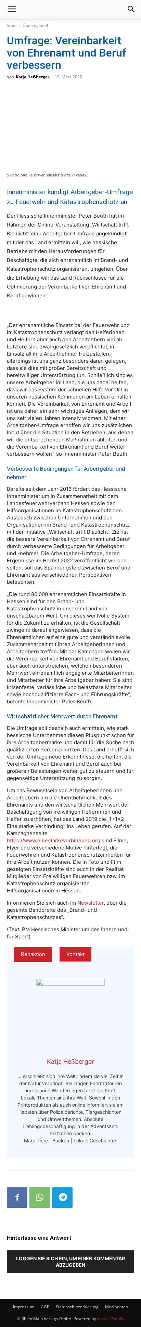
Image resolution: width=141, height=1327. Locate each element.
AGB (45, 1307)
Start (11, 25)
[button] (12, 9)
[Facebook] (17, 1197)
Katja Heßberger (32, 77)
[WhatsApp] (39, 1197)
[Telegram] (62, 1197)
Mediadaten (116, 1307)
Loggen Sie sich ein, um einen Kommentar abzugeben (70, 1261)
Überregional (35, 25)
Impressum (24, 1307)
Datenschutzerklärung (77, 1307)
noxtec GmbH (110, 1319)
